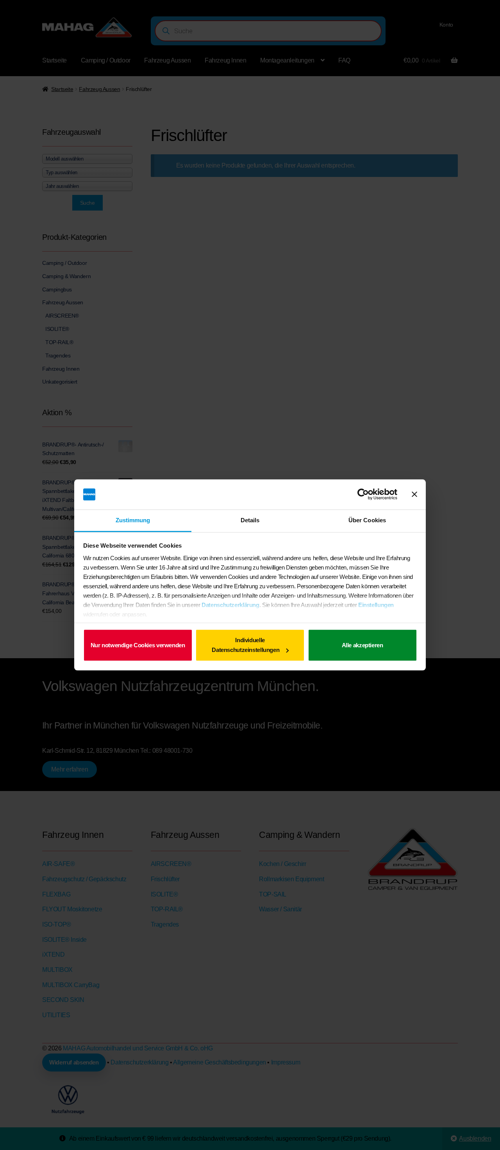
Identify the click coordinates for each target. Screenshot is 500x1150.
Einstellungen (376, 605)
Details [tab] (250, 520)
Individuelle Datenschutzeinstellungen (245, 645)
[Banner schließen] (414, 494)
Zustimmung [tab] (133, 520)
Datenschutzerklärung (230, 605)
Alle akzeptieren (362, 645)
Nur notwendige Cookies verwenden (138, 645)
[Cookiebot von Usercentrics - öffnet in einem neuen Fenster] (363, 494)
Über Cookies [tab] (367, 520)
